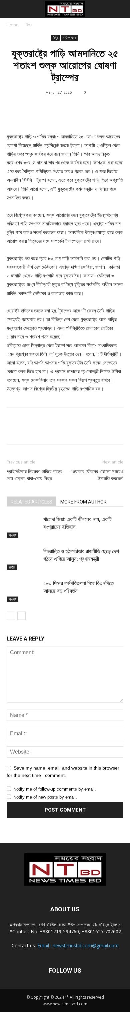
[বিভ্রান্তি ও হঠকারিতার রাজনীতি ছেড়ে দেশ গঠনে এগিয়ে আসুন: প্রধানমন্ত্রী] (23, 559)
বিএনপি (12, 535)
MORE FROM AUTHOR (83, 501)
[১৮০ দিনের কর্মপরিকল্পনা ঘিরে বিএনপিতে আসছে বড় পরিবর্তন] (23, 591)
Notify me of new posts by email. (45, 797)
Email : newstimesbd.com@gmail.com (78, 945)
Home (12, 25)
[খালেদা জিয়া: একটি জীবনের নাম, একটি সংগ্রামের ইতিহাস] (23, 527)
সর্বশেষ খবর (69, 37)
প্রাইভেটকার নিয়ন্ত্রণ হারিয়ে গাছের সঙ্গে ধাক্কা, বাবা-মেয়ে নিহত (34, 474)
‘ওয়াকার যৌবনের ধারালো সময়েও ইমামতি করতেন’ (97, 474)
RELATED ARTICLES (31, 501)
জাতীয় (12, 567)
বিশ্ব (29, 25)
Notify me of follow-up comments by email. (54, 789)
